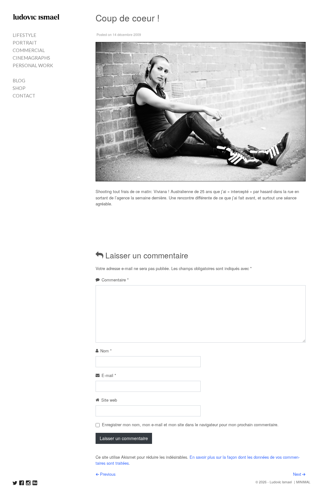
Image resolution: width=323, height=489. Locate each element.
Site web (109, 400)
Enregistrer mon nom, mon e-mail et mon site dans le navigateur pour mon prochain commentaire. (190, 424)
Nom (106, 351)
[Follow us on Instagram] (28, 483)
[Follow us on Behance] (34, 483)
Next (297, 474)
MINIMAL (303, 482)
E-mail (109, 375)
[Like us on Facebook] (21, 483)
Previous (107, 474)
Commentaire (115, 280)
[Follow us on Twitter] (15, 483)
